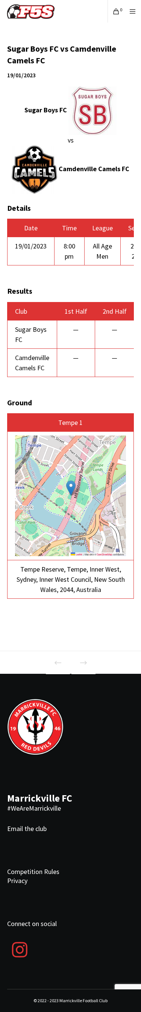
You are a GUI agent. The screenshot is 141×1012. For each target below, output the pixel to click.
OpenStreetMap (104, 554)
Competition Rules (33, 871)
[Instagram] (20, 949)
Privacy (17, 880)
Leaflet (78, 554)
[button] (71, 488)
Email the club (27, 828)
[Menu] (130, 11)
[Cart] (114, 11)
